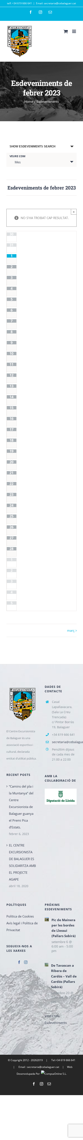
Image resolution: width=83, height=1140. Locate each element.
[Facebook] (19, 962)
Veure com (17, 156)
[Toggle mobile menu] (74, 31)
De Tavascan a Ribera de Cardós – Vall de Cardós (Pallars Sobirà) (64, 976)
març (70, 630)
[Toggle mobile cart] (66, 31)
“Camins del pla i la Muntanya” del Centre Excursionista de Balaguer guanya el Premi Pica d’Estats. (21, 806)
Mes (18, 162)
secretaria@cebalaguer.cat (64, 742)
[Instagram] (25, 962)
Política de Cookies (20, 916)
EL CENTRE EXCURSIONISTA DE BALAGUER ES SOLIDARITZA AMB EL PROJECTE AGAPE (22, 862)
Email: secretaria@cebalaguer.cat (56, 3)
